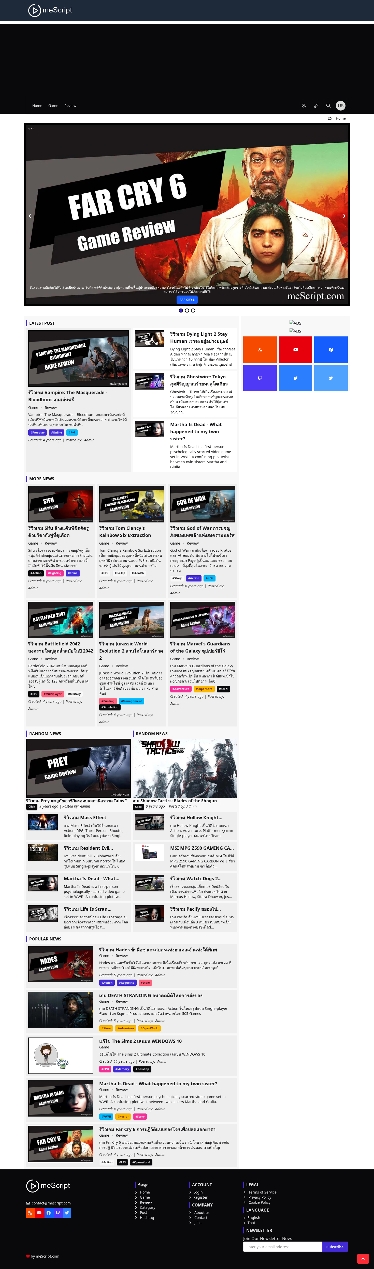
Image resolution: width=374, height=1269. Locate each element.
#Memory (122, 1069)
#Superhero (204, 689)
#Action (36, 573)
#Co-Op (120, 573)
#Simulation (110, 707)
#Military (74, 694)
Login (198, 1192)
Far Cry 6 (187, 300)
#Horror (123, 1116)
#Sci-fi (223, 689)
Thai (251, 1222)
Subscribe (334, 1246)
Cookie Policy (259, 1202)
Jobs (198, 1222)
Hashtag (147, 1217)
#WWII (106, 1116)
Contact (200, 1217)
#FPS (105, 573)
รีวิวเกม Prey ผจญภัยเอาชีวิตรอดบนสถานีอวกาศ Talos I (76, 800)
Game (53, 105)
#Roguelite (126, 982)
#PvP (72, 432)
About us (202, 1212)
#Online (56, 432)
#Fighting (54, 573)
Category (147, 1207)
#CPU (105, 1069)
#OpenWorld (150, 1028)
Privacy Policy (260, 1197)
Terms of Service (263, 1192)
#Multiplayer (53, 694)
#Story (177, 578)
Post (143, 1212)
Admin (89, 440)
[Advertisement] (187, 59)
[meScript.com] (50, 10)
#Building (108, 701)
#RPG (209, 578)
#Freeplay (38, 432)
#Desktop (142, 1069)
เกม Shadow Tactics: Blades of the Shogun (175, 800)
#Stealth (138, 573)
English (254, 1217)
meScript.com (47, 1256)
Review (70, 105)
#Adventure (180, 689)
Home (37, 105)
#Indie (145, 982)
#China (73, 573)
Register (200, 1197)
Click (31, 806)
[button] (304, 106)
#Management (131, 701)
